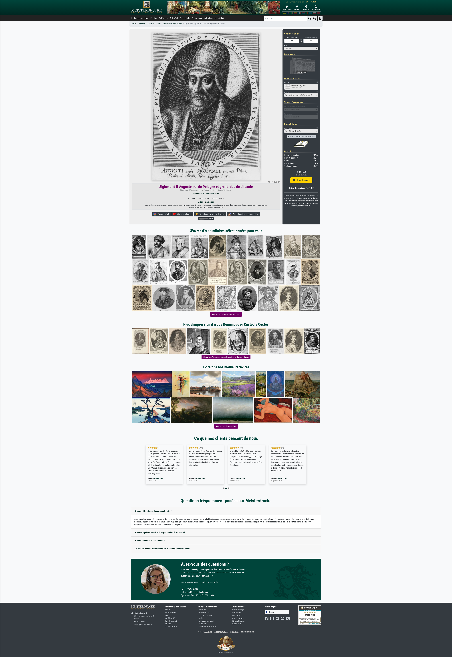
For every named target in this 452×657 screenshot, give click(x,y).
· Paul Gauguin (236, 615)
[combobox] (301, 48)
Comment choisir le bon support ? (150, 540)
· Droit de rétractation (171, 621)
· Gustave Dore (236, 624)
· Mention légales (170, 613)
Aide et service (210, 18)
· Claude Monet (236, 613)
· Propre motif (202, 610)
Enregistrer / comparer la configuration (302, 136)
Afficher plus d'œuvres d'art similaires (226, 314)
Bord (285, 45)
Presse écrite (197, 18)
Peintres (153, 18)
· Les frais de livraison (205, 615)
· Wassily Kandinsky (238, 618)
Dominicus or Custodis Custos (172, 24)
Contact (221, 18)
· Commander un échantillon (207, 627)
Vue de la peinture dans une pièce (245, 214)
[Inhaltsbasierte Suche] (314, 18)
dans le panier (303, 180)
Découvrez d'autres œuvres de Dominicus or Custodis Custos (226, 357)
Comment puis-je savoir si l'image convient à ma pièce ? (160, 532)
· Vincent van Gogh (238, 610)
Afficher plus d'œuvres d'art (226, 426)
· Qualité (200, 618)
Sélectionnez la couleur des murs (211, 214)
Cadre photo (185, 18)
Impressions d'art (141, 18)
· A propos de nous (171, 627)
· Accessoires (202, 624)
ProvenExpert (157, 479)
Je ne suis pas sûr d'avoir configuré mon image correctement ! (162, 548)
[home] (131, 18)
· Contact (167, 610)
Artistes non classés (154, 24)
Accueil (133, 24)
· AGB (166, 615)
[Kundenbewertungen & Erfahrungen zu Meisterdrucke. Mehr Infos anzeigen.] (309, 615)
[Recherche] (309, 18)
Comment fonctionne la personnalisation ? (154, 511)
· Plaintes (168, 624)
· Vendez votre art (204, 613)
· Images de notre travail (206, 621)
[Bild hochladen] (320, 18)
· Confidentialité (170, 618)
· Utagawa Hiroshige (238, 621)
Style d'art (174, 18)
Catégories (163, 18)
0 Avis (211, 219)
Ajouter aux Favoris (184, 214)
